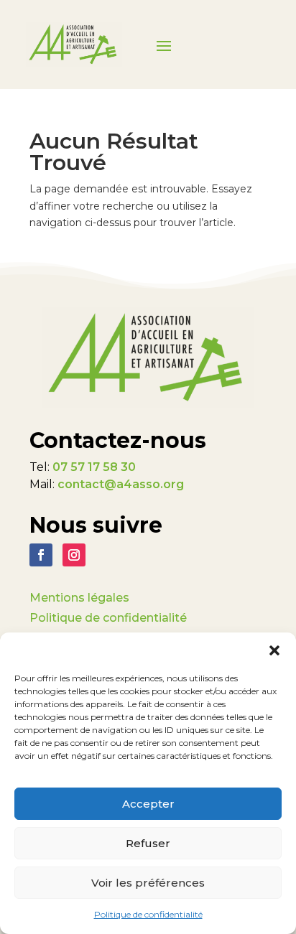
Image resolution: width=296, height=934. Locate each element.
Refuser (148, 843)
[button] (274, 650)
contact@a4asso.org (120, 484)
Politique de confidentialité (148, 914)
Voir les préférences (148, 882)
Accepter (148, 804)
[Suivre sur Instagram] (74, 554)
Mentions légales (79, 597)
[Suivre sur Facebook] (40, 554)
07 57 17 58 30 (94, 467)
